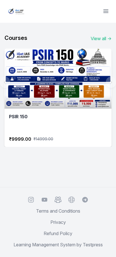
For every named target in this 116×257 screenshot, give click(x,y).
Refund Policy (58, 233)
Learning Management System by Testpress (58, 244)
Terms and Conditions (58, 211)
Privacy (58, 222)
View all (101, 38)
